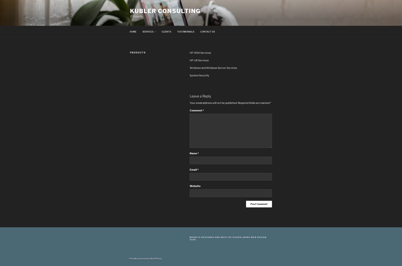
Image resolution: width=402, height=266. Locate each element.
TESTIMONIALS (185, 31)
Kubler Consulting (165, 11)
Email (194, 169)
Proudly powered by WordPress (145, 258)
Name (194, 153)
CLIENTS (166, 31)
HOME (133, 31)
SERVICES (147, 31)
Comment (197, 110)
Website (195, 186)
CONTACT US (207, 31)
